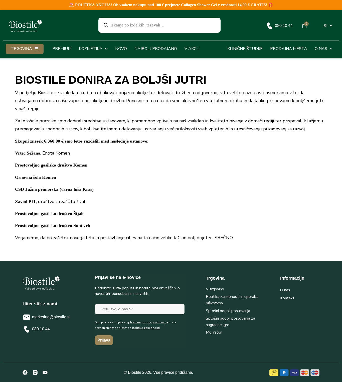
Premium (61, 48)
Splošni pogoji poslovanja (228, 311)
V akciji (192, 48)
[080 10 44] (269, 26)
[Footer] (35, 372)
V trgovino (215, 289)
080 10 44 (284, 25)
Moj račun (214, 332)
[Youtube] (45, 372)
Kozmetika (90, 48)
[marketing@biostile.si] (27, 317)
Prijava (103, 340)
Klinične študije (245, 48)
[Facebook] (25, 372)
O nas (321, 48)
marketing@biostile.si (51, 317)
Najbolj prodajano (155, 48)
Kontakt (287, 298)
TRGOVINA (21, 48)
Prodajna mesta (288, 48)
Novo (121, 48)
